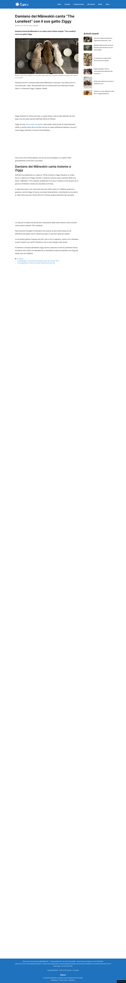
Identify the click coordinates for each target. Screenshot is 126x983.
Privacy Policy (63, 980)
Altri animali (91, 4)
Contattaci (76, 970)
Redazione (54, 980)
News (59, 4)
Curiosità (67, 4)
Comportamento (79, 4)
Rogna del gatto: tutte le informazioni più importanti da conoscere (103, 71)
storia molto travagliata (34, 124)
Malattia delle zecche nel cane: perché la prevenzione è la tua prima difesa (103, 47)
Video (107, 4)
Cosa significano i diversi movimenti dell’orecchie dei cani (36, 263)
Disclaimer (72, 980)
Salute (100, 4)
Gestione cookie (121, 981)
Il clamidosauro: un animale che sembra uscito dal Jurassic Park (38, 261)
